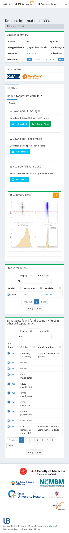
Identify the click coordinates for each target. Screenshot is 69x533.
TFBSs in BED (20, 123)
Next (43, 301)
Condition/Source (47, 347)
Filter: (20, 280)
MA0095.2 (31, 53)
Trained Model (21, 151)
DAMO (12, 103)
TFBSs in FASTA (41, 123)
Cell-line (24, 347)
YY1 (13, 353)
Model (11, 288)
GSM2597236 (49, 59)
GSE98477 (37, 59)
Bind (7, 4)
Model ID (49, 288)
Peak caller (29, 288)
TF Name (11, 345)
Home (11, 26)
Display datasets (34, 275)
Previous (28, 301)
